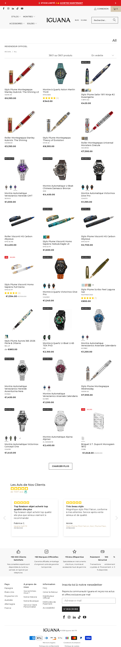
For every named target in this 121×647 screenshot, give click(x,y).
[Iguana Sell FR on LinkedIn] (13, 9)
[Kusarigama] (83, 90)
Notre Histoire (30, 597)
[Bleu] (11, 187)
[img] (62, 488)
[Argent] (83, 438)
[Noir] (6, 187)
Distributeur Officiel (48, 597)
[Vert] (11, 438)
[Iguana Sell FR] (58, 20)
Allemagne (10, 604)
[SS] (49, 337)
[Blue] (83, 285)
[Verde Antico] (89, 285)
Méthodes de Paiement (49, 603)
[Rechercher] (114, 20)
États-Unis (9, 592)
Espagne (9, 588)
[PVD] (44, 337)
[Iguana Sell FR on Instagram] (8, 9)
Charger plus (60, 466)
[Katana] (89, 90)
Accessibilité (49, 608)
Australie (9, 600)
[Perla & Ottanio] (6, 336)
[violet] (15, 187)
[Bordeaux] (87, 337)
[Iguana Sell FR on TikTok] (17, 9)
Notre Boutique (31, 601)
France (8, 608)
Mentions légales (49, 643)
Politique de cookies (72, 646)
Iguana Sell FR (71, 631)
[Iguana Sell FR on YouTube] (22, 9)
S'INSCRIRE (70, 609)
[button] (16, 16)
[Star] (86, 90)
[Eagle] (44, 236)
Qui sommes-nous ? (30, 592)
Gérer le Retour (50, 592)
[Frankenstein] (83, 138)
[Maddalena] (86, 285)
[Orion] (48, 236)
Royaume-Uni (11, 596)
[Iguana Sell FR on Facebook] (3, 9)
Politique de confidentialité (49, 646)
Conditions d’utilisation (72, 643)
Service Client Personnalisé (30, 606)
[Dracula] (86, 138)
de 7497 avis (16, 492)
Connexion (102, 9)
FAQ (45, 588)
